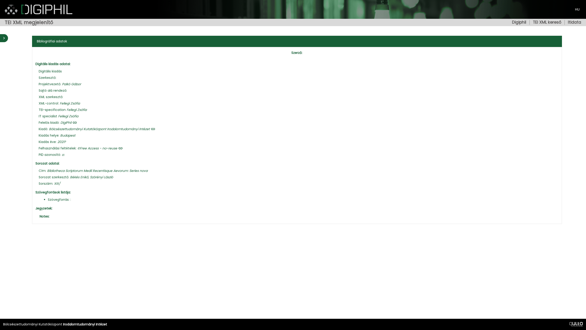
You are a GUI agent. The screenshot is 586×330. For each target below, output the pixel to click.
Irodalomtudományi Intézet (85, 324)
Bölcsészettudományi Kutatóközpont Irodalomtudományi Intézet (99, 129)
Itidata (574, 22)
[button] (44, 216)
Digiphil (519, 22)
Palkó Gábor (71, 84)
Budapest (67, 135)
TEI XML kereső (547, 22)
